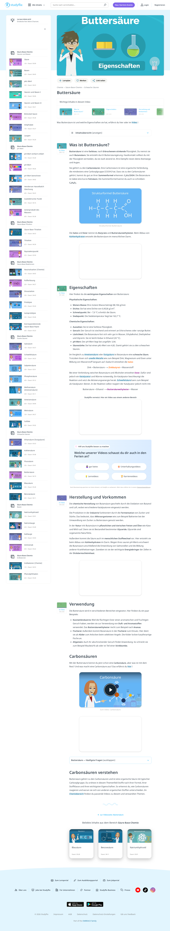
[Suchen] (105, 5)
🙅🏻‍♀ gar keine (92, 466)
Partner (87, 890)
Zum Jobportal (113, 880)
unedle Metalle (96, 358)
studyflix (17, 5)
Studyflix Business (107, 890)
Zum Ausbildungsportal (88, 880)
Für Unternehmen (67, 890)
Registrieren (160, 5)
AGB (70, 914)
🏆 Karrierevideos (129, 476)
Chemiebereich (76, 793)
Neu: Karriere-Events (124, 5)
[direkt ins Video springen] (110, 205)
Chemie (60, 87)
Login (146, 5)
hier (130, 666)
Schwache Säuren (91, 87)
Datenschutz (82, 914)
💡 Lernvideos (91, 476)
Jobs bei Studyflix (43, 890)
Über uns (22, 890)
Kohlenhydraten (77, 236)
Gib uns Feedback (128, 914)
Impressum (58, 914)
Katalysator (85, 376)
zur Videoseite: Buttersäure (111, 815)
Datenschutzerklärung (143, 487)
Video (135, 122)
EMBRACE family (89, 921)
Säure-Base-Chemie (73, 87)
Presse (127, 890)
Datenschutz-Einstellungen (104, 914)
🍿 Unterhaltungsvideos (129, 466)
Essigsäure (109, 354)
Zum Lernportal (61, 880)
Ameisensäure (91, 354)
